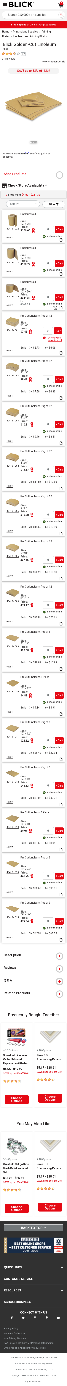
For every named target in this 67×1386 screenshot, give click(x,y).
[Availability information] (45, 338)
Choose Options (16, 1099)
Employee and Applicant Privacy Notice (25, 1347)
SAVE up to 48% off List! (15, 1073)
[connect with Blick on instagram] (35, 1320)
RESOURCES (12, 1290)
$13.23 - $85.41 (13, 1178)
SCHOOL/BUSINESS (17, 1302)
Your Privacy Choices (15, 1338)
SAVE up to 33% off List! (33, 70)
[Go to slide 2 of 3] (33, 142)
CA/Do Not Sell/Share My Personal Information (29, 1343)
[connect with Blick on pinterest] (46, 1320)
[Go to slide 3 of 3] (36, 142)
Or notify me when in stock (55, 339)
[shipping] (54, 307)
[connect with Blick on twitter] (23, 1320)
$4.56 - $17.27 (12, 1069)
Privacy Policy (11, 1328)
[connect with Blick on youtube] (58, 1320)
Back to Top (31, 1228)
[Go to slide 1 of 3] (31, 142)
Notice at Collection (14, 1333)
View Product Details (53, 61)
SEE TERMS (50, 24)
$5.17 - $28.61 (46, 1067)
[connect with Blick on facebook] (11, 1320)
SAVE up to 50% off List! (49, 1072)
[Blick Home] (21, 4)
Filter (52, 204)
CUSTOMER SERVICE (18, 1279)
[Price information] (33, 230)
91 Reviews (8, 58)
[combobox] (23, 203)
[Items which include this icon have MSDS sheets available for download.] (61, 240)
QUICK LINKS (13, 1267)
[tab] (33, 174)
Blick (5, 48)
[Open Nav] (5, 4)
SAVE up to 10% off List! (15, 1182)
